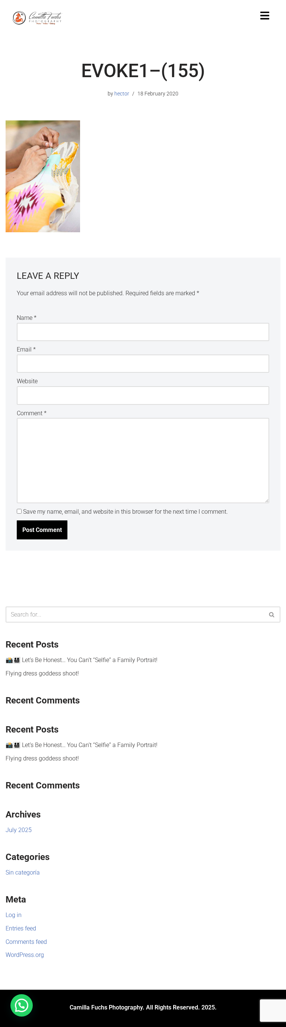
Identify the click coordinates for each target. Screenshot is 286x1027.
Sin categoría (23, 872)
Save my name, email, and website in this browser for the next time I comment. (125, 511)
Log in (14, 915)
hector (121, 94)
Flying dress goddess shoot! (42, 673)
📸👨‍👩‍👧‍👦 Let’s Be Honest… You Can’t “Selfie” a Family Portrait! (82, 660)
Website (27, 381)
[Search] (272, 615)
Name (26, 317)
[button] (21, 1005)
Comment (32, 413)
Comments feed (26, 941)
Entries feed (21, 928)
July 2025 (19, 830)
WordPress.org (25, 954)
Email (26, 349)
